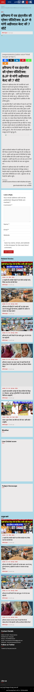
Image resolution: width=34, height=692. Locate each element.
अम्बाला (3, 2)
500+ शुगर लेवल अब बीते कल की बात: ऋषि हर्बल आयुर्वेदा (17, 408)
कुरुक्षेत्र (16, 2)
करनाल (9, 2)
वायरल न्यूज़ (12, 332)
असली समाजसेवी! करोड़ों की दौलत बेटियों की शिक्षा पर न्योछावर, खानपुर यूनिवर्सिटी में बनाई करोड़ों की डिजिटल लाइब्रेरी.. (17, 380)
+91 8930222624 (10, 638)
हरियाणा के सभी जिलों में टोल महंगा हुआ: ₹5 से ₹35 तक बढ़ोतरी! (17, 324)
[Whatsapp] (28, 60)
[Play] (27, 2)
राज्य (7, 277)
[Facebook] (5, 60)
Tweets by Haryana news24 (8, 648)
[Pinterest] (23, 60)
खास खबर (4, 277)
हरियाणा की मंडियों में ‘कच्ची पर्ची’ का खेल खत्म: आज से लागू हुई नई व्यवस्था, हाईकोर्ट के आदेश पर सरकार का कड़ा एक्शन (17, 295)
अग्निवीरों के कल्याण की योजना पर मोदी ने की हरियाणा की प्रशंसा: (16, 180)
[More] (5, 63)
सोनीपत (10, 277)
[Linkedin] (17, 60)
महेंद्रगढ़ (7, 417)
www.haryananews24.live (14, 642)
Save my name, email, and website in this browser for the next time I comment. (16, 245)
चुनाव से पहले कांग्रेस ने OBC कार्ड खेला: (22, 184)
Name (6, 224)
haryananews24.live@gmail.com (14, 640)
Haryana (11, 636)
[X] (11, 60)
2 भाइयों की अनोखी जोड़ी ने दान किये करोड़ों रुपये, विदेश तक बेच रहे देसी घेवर (17, 268)
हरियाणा (13, 277)
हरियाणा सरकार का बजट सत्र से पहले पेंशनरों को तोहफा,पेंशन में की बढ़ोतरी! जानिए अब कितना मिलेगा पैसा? (17, 351)
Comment (8, 205)
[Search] (30, 2)
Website (7, 235)
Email (6, 230)
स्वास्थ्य (13, 417)
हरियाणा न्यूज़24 (5, 32)
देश (7, 332)
